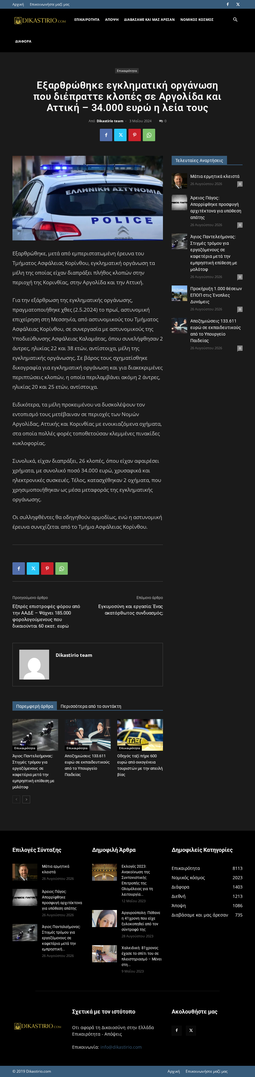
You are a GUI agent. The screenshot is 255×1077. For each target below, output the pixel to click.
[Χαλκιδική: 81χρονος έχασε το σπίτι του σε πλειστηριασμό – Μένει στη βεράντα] (104, 953)
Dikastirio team (110, 120)
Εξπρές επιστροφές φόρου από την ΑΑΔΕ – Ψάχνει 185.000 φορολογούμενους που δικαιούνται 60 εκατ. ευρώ (46, 616)
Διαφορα (23, 41)
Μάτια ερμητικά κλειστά (214, 176)
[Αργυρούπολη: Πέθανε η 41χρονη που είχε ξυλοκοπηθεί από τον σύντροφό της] (104, 918)
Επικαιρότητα (127, 70)
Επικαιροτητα (87, 19)
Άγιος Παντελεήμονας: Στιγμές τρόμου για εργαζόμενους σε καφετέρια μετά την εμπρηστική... (61, 938)
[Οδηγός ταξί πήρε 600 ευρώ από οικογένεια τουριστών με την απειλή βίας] (140, 734)
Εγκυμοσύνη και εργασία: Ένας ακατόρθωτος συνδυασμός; (130, 610)
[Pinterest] (134, 135)
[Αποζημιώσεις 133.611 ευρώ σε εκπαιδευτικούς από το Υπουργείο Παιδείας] (87, 734)
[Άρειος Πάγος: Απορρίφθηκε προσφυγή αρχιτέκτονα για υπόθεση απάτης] (179, 202)
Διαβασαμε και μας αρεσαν (149, 19)
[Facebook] (227, 4)
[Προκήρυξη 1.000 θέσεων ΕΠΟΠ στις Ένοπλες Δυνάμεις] (179, 293)
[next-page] (26, 799)
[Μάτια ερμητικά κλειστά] (179, 181)
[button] (235, 20)
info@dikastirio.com (121, 1047)
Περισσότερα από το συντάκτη (91, 706)
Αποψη (111, 19)
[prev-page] (16, 799)
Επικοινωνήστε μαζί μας (49, 4)
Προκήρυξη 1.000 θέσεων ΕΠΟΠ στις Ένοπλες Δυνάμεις (216, 295)
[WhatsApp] (149, 135)
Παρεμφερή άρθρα (34, 706)
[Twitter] (238, 4)
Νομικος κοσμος (197, 19)
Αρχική (18, 4)
